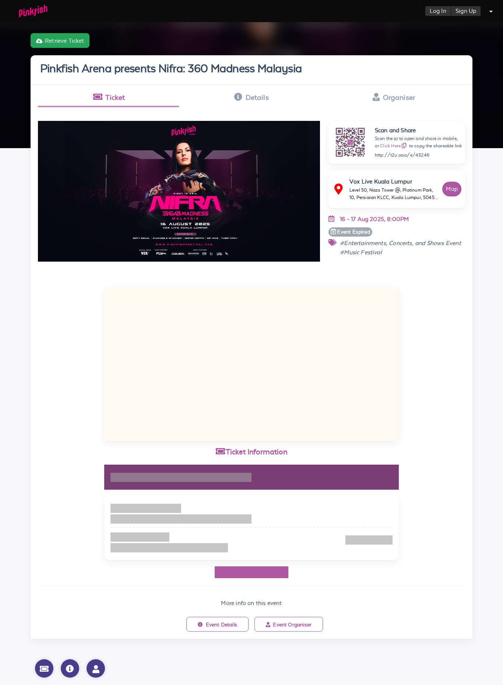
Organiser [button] (399, 97)
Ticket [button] (115, 97)
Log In (438, 11)
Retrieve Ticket (64, 41)
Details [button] (257, 97)
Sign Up (465, 11)
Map (452, 189)
